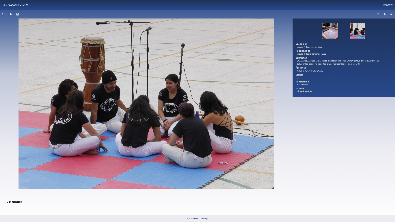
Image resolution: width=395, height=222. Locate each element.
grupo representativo (337, 63)
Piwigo (205, 218)
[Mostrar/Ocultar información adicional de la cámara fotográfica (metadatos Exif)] (17, 14)
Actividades (321, 60)
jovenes (351, 63)
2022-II (312, 60)
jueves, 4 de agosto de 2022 (309, 46)
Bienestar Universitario (347, 60)
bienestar (332, 60)
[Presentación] (11, 14)
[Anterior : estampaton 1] (384, 14)
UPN (358, 63)
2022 (299, 60)
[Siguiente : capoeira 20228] (391, 14)
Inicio (4, 5)
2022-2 (305, 60)
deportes (322, 63)
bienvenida (364, 60)
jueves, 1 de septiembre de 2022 (311, 53)
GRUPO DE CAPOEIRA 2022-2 (310, 70)
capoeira (313, 63)
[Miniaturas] (378, 14)
